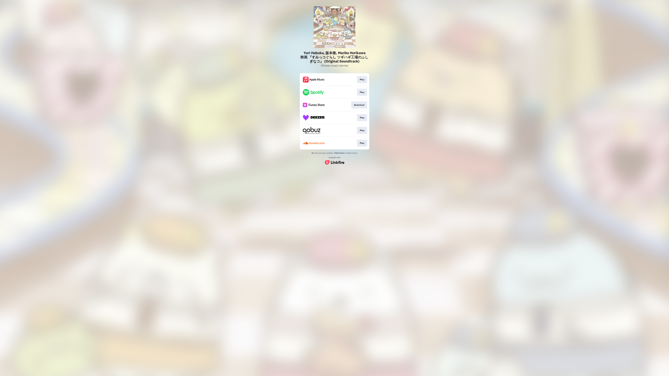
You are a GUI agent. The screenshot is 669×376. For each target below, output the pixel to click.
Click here (339, 153)
